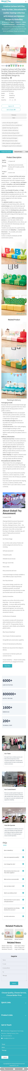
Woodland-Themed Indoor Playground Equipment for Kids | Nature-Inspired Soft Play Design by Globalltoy (7, 949)
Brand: (3, 95)
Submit (14, 983)
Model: (3, 93)
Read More (7, 666)
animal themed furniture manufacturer (12, 125)
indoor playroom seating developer (11, 143)
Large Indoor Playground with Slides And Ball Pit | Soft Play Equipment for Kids (20, 949)
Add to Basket (10, 109)
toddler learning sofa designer (9, 138)
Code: (2, 97)
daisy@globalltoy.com (8, 1038)
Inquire (10, 106)
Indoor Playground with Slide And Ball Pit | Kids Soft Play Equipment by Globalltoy (20, 947)
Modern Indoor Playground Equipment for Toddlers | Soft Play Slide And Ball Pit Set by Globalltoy (7, 945)
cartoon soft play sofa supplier (10, 122)
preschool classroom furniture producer (12, 135)
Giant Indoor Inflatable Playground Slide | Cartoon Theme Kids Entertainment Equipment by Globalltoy (20, 945)
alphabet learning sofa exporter (10, 128)
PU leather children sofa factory (10, 130)
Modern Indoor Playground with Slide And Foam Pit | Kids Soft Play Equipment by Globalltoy (7, 947)
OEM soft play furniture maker (9, 140)
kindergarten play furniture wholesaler (12, 146)
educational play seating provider (10, 133)
